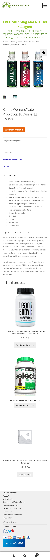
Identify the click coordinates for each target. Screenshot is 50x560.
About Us (6, 496)
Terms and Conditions (12, 508)
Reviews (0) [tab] (7, 166)
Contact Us (7, 511)
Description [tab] (7, 152)
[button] (43, 52)
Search (25, 556)
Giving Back (7, 499)
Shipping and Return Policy (14, 502)
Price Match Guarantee (12, 514)
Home (7, 42)
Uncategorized (16, 42)
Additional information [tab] (12, 159)
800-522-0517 (10, 526)
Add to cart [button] (25, 474)
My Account (7, 518)
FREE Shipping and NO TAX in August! (25, 24)
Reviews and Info (10, 492)
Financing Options (10, 505)
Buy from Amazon (14, 129)
